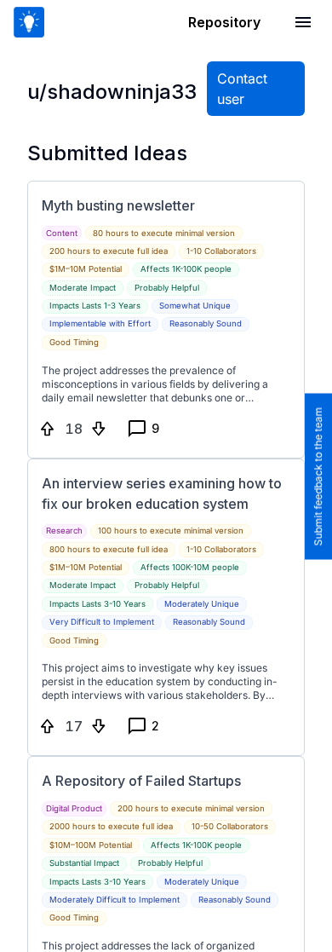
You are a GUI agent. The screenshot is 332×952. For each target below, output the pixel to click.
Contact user (242, 88)
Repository (224, 22)
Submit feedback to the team (318, 476)
